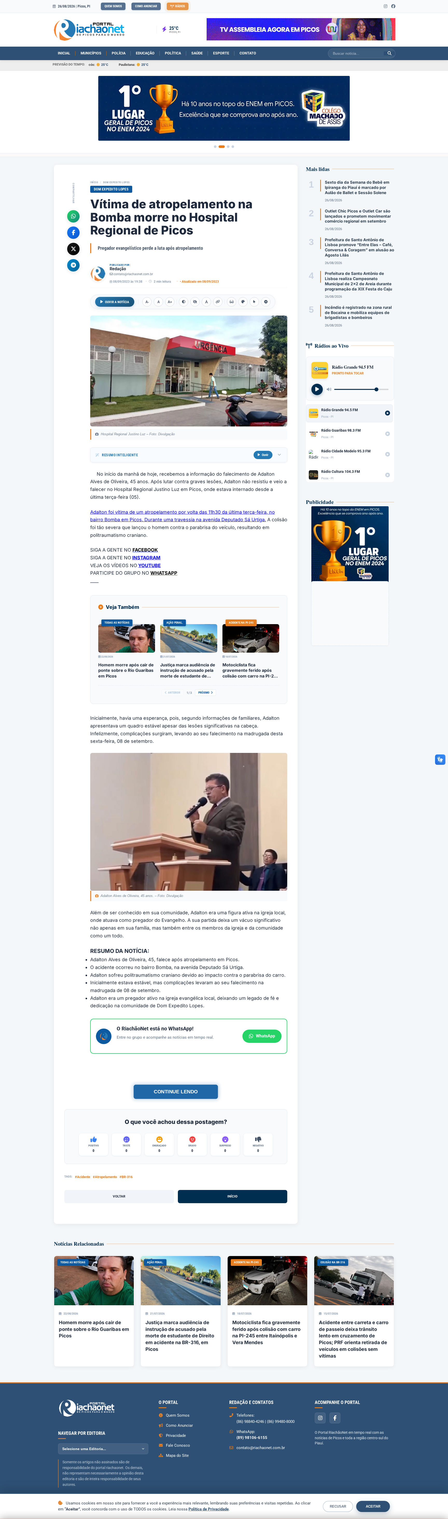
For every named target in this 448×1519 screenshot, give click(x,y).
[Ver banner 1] (215, 146)
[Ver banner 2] (222, 146)
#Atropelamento (105, 1177)
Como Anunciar (146, 6)
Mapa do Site (177, 1455)
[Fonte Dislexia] (206, 301)
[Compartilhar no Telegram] (73, 265)
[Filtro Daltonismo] (243, 301)
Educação (145, 53)
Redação (118, 268)
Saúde (197, 53)
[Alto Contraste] (183, 301)
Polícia (118, 53)
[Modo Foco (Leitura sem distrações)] (231, 301)
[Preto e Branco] (195, 301)
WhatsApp (265, 1035)
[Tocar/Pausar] (317, 389)
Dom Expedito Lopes (116, 182)
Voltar (119, 1196)
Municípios (91, 53)
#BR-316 (126, 1177)
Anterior (174, 692)
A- (147, 302)
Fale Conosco (178, 1445)
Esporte (221, 53)
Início (94, 182)
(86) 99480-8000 (281, 1421)
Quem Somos (113, 6)
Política (173, 53)
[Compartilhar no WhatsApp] (73, 216)
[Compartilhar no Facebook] (73, 232)
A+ (170, 302)
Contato (248, 53)
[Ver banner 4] (233, 146)
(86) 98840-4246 (250, 1421)
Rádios (180, 6)
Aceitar (373, 1506)
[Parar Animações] (265, 301)
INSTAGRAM (146, 557)
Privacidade (176, 1435)
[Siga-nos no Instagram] (385, 6)
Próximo (203, 692)
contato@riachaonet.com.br (133, 274)
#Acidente (82, 1177)
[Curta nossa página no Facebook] (393, 6)
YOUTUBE (149, 565)
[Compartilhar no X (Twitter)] (73, 249)
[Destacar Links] (217, 301)
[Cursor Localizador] (254, 301)
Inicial (64, 53)
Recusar (338, 1506)
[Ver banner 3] (228, 146)
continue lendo (175, 1091)
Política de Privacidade (208, 1509)
